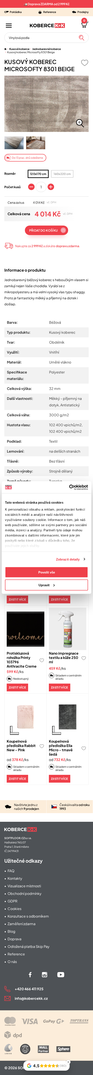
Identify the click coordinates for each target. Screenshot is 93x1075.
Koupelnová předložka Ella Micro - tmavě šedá (61, 747)
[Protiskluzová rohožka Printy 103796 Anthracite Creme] (25, 629)
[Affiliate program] (8, 1049)
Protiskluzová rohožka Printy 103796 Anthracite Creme (22, 659)
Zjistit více (17, 599)
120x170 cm (38, 174)
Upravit (44, 585)
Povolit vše (46, 572)
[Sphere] (63, 1049)
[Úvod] (5, 49)
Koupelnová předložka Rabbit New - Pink (21, 745)
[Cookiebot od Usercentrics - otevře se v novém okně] (69, 487)
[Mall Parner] (43, 1049)
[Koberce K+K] (47, 25)
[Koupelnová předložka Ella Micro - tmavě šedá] (68, 717)
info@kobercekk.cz (31, 998)
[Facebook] (30, 974)
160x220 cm (62, 174)
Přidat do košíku (43, 230)
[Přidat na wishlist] (84, 63)
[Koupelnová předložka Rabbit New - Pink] (25, 717)
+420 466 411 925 (29, 989)
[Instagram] (44, 974)
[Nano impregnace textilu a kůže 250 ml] (68, 629)
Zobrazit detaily (68, 559)
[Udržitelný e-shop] (25, 1049)
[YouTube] (60, 974)
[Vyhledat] (82, 38)
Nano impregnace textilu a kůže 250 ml (64, 657)
